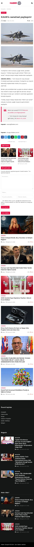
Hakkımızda (4, 414)
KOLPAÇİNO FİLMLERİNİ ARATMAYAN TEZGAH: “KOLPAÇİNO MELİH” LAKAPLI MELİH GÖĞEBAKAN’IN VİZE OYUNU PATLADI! (15, 360)
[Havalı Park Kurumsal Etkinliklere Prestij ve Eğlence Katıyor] (17, 377)
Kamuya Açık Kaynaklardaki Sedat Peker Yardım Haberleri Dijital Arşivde (8, 160)
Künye (2, 416)
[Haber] (2, 21)
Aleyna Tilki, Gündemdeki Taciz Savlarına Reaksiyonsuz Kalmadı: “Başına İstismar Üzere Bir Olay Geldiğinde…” (23, 477)
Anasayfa (3, 9)
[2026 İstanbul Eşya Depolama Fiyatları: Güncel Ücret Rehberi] (25, 152)
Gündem (9, 9)
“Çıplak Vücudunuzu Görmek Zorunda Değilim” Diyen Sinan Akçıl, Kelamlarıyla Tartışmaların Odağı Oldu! (23, 443)
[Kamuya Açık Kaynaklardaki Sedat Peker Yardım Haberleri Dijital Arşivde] (8, 152)
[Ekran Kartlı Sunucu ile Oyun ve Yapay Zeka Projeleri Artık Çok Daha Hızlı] (17, 315)
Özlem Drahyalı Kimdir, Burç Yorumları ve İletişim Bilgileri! (16, 238)
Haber (4, 20)
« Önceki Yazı (11, 141)
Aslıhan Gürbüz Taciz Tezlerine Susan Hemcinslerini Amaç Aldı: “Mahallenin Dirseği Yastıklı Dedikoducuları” (23, 460)
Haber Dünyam (5, 544)
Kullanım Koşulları (6, 418)
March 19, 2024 (21, 118)
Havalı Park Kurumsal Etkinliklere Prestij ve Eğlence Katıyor (15, 391)
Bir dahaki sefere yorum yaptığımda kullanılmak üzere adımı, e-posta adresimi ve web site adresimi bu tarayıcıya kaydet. (16, 202)
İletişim (3, 423)
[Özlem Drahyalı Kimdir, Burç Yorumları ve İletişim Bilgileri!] (17, 225)
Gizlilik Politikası (5, 421)
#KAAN (25, 110)
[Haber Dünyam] (17, 3)
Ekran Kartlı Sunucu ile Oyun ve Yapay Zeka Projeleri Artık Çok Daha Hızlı (15, 329)
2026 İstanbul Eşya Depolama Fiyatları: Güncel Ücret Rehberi (24, 160)
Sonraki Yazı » (22, 141)
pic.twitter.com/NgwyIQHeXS (16, 112)
